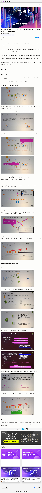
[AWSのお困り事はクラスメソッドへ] (21, 438)
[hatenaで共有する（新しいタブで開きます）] (36, 37)
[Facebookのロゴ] (34, 487)
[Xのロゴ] (37, 487)
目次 (39, 4)
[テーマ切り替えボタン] (41, 1)
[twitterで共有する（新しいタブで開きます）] (40, 37)
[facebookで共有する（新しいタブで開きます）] (38, 37)
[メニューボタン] (1, 1)
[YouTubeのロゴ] (39, 487)
